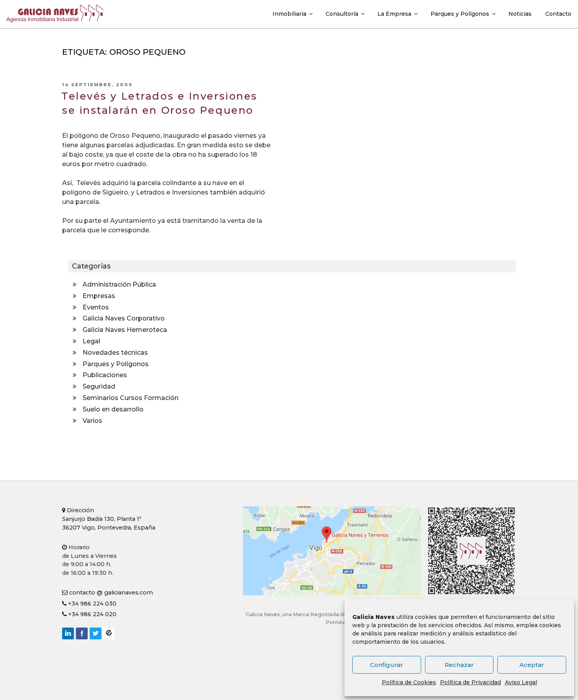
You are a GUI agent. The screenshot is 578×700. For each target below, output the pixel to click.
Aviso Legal (521, 682)
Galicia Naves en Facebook (82, 633)
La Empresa (394, 13)
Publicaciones (105, 375)
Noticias (520, 13)
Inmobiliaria (289, 13)
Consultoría (342, 13)
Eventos (96, 307)
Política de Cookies (409, 682)
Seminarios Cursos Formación (131, 398)
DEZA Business (109, 633)
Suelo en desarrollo (113, 409)
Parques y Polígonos (460, 13)
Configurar (386, 665)
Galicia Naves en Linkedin (68, 633)
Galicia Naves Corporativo (124, 318)
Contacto (558, 13)
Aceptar (531, 665)
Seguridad (99, 386)
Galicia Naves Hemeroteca (125, 329)
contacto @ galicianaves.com (110, 592)
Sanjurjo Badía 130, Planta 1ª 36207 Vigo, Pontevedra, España (108, 519)
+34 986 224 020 (91, 614)
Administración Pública (119, 284)
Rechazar (459, 665)
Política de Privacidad (470, 682)
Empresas (99, 296)
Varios (92, 420)
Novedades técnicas (115, 352)
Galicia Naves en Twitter (95, 633)
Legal (91, 341)
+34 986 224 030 (91, 603)
